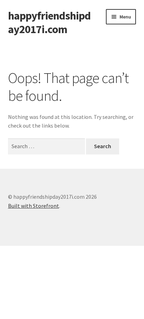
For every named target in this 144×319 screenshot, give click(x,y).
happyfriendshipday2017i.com (49, 22)
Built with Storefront (33, 205)
